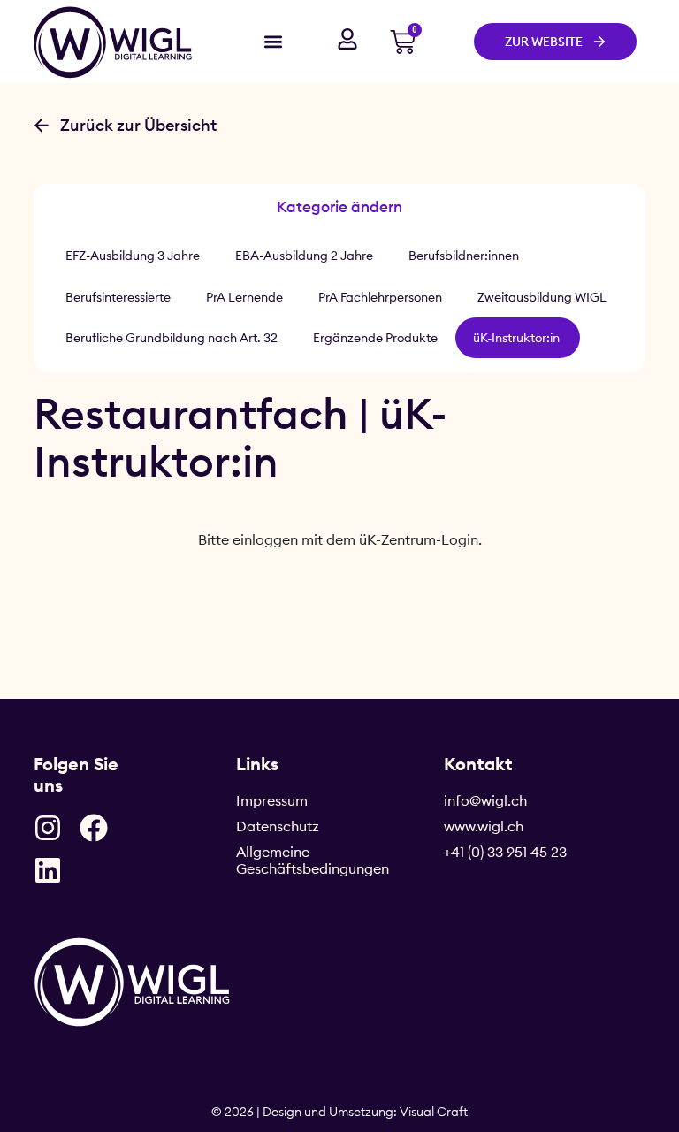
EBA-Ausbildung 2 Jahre (304, 256)
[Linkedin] (48, 870)
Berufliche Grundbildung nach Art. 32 (171, 338)
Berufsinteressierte (118, 297)
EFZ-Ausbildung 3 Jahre (132, 256)
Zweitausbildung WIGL (542, 297)
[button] (272, 41)
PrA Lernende (244, 297)
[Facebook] (94, 828)
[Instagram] (48, 828)
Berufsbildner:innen (463, 256)
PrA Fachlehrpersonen (380, 297)
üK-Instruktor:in (517, 338)
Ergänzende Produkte (375, 338)
